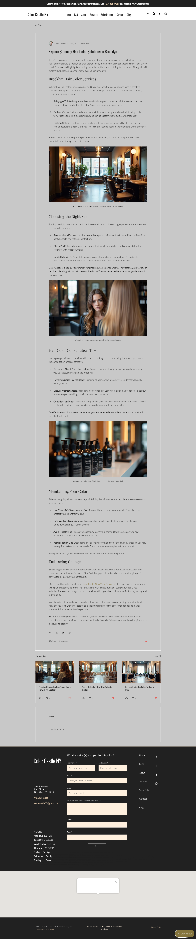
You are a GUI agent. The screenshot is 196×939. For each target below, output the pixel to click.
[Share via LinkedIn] (63, 632)
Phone (70, 775)
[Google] (156, 757)
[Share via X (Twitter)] (56, 632)
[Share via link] (69, 632)
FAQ (141, 764)
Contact (143, 798)
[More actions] (145, 43)
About (142, 772)
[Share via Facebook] (50, 632)
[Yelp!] (153, 13)
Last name (103, 763)
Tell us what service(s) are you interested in (84, 800)
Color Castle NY (37, 14)
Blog (141, 807)
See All (158, 656)
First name (72, 763)
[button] (93, 13)
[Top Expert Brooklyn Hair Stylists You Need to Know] (141, 672)
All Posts (38, 25)
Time (69, 832)
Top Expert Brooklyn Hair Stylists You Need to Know (139, 688)
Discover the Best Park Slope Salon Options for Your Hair (97, 688)
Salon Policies (145, 790)
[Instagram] (165, 13)
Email (69, 788)
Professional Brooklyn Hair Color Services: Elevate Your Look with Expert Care (55, 688)
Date (69, 819)
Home (142, 755)
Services (143, 781)
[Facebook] (159, 13)
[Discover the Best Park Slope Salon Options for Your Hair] (98, 672)
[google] (148, 13)
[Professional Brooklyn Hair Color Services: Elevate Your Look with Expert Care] (54, 672)
